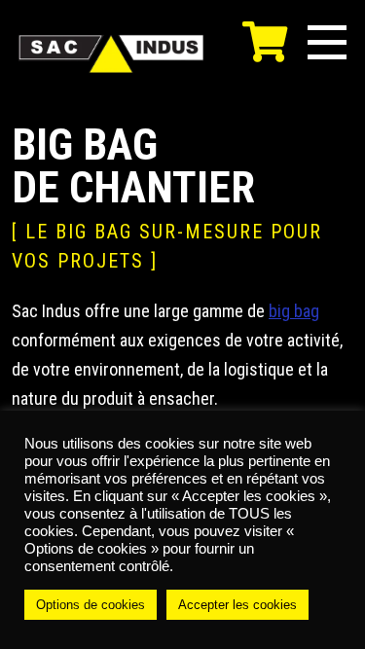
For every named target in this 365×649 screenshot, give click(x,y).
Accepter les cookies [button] (237, 604)
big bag (294, 311)
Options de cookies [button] (90, 604)
